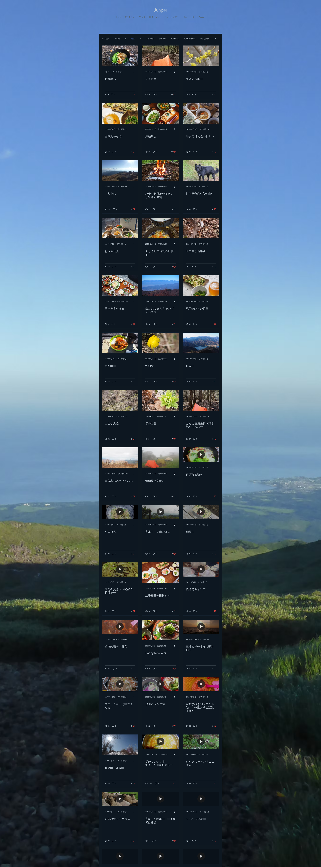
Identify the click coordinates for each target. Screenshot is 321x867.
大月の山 (162, 39)
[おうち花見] (120, 228)
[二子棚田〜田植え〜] (160, 572)
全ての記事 (106, 39)
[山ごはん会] (120, 400)
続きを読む (204, 39)
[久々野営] (160, 56)
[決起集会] (160, 113)
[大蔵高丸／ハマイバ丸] (120, 457)
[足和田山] (120, 343)
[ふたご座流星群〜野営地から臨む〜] (201, 400)
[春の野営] (160, 400)
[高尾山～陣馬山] (120, 744)
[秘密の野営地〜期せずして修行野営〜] (160, 170)
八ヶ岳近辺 (150, 39)
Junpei (160, 10)
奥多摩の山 (175, 39)
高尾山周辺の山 (189, 39)
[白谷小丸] (120, 170)
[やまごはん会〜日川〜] (201, 113)
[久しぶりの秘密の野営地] (160, 228)
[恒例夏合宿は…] (160, 457)
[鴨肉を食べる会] (120, 285)
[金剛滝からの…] (120, 113)
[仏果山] (201, 343)
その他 (117, 39)
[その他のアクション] (134, 71)
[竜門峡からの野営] (201, 285)
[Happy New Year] (160, 630)
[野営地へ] (120, 56)
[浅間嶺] (160, 343)
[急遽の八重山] (201, 56)
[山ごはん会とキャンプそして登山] (160, 285)
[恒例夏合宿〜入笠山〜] (201, 170)
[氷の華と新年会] (201, 228)
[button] (129, 17)
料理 (133, 39)
